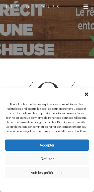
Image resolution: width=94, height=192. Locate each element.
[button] (86, 94)
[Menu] (86, 6)
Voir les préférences (47, 172)
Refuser (47, 159)
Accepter (47, 145)
